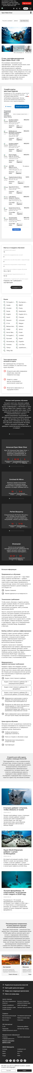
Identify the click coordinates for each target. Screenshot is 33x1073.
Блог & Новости (6, 1017)
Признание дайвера (22, 1026)
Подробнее (16, 229)
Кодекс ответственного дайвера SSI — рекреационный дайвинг (16, 682)
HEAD (18, 1055)
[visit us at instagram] (14, 1060)
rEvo (18, 1053)
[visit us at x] (11, 1060)
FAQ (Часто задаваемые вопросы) (9, 1002)
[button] (26, 3)
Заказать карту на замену (24, 1007)
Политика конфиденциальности (8, 1037)
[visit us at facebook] (7, 1060)
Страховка (20, 1020)
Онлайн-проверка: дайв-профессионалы (9, 1008)
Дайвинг (16, 20)
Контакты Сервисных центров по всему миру (23, 1002)
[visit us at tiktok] (25, 1060)
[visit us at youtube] (18, 1060)
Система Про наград (23, 1028)
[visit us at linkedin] (22, 1060)
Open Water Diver (24, 20)
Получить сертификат (7, 20)
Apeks (4, 1053)
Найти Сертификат (22, 1005)
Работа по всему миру (12, 994)
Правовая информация (23, 1037)
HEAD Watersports (8, 1047)
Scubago (4, 1049)
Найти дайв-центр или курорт (14, 988)
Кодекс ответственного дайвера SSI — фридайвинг (16, 688)
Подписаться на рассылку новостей (16, 985)
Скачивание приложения (24, 1015)
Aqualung (19, 1051)
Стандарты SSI (16, 287)
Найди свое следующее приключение (17, 991)
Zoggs (4, 1055)
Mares (4, 1051)
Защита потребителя (8, 1005)
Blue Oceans (5, 1020)
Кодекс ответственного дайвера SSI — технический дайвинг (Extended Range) (16, 693)
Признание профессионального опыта (9, 1029)
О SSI (3, 1026)
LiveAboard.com (21, 1049)
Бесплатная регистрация (9, 1015)
